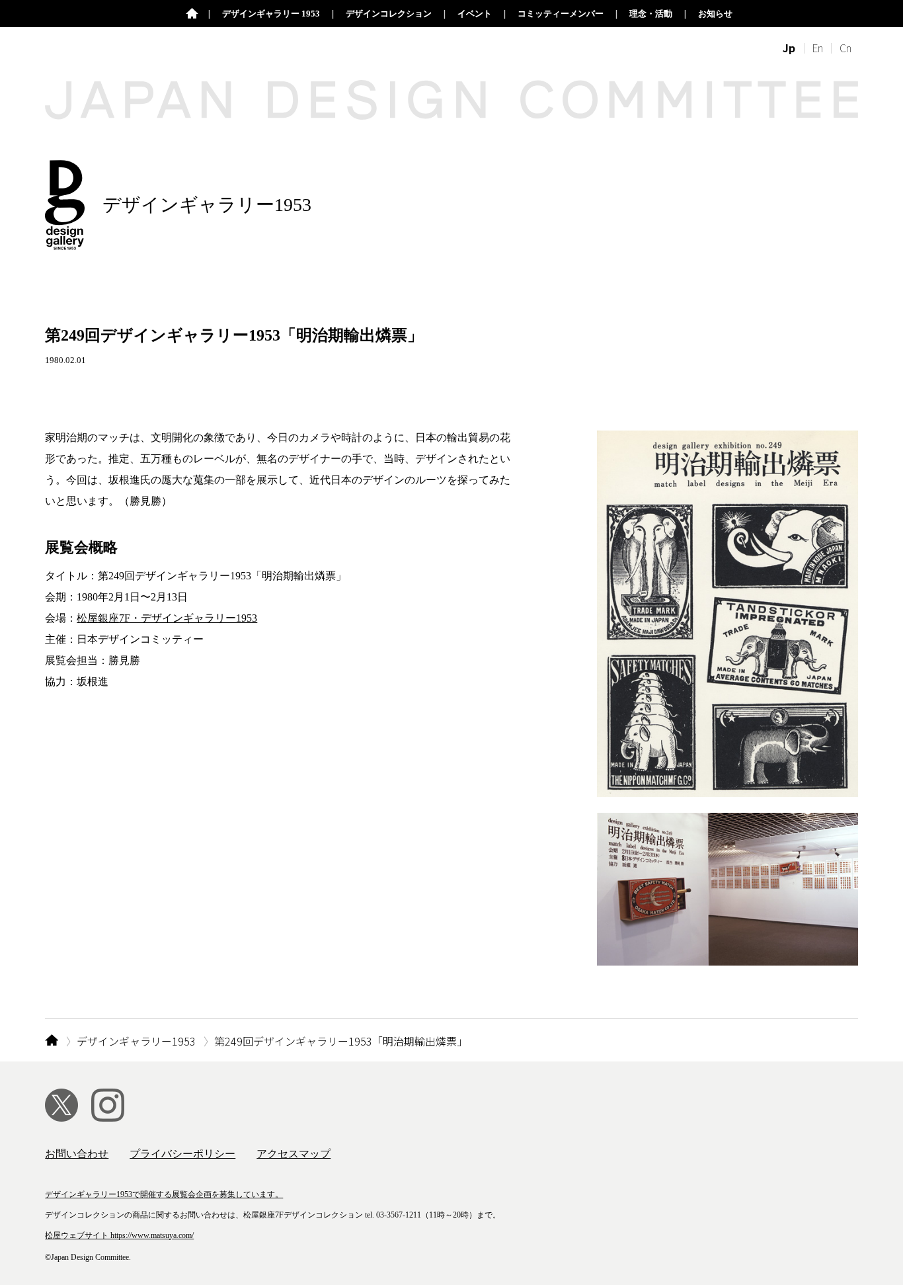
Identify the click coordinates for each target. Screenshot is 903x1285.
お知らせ (715, 14)
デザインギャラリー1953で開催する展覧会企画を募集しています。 (164, 1194)
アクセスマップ (293, 1153)
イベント (474, 14)
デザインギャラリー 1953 (271, 14)
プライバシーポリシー (182, 1153)
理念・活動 (650, 14)
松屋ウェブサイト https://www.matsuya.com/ (119, 1235)
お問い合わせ (76, 1153)
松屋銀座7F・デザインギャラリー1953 (167, 618)
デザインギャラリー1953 (136, 1041)
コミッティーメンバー (561, 14)
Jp (789, 48)
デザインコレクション (389, 14)
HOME (51, 1041)
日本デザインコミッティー (192, 13)
